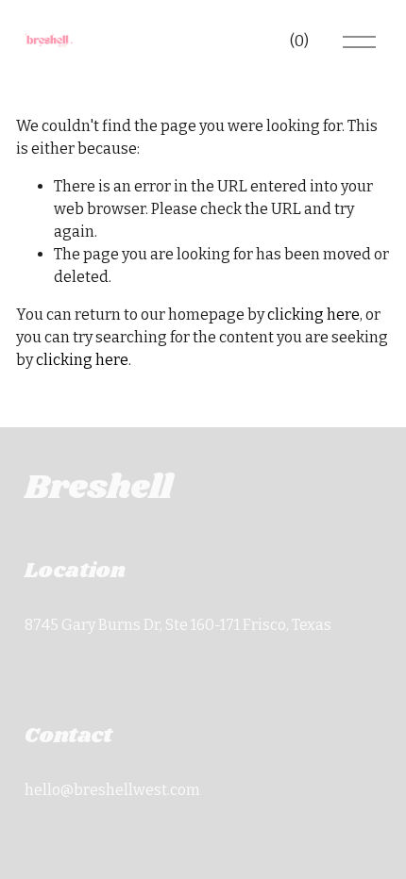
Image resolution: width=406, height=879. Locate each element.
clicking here (313, 314)
